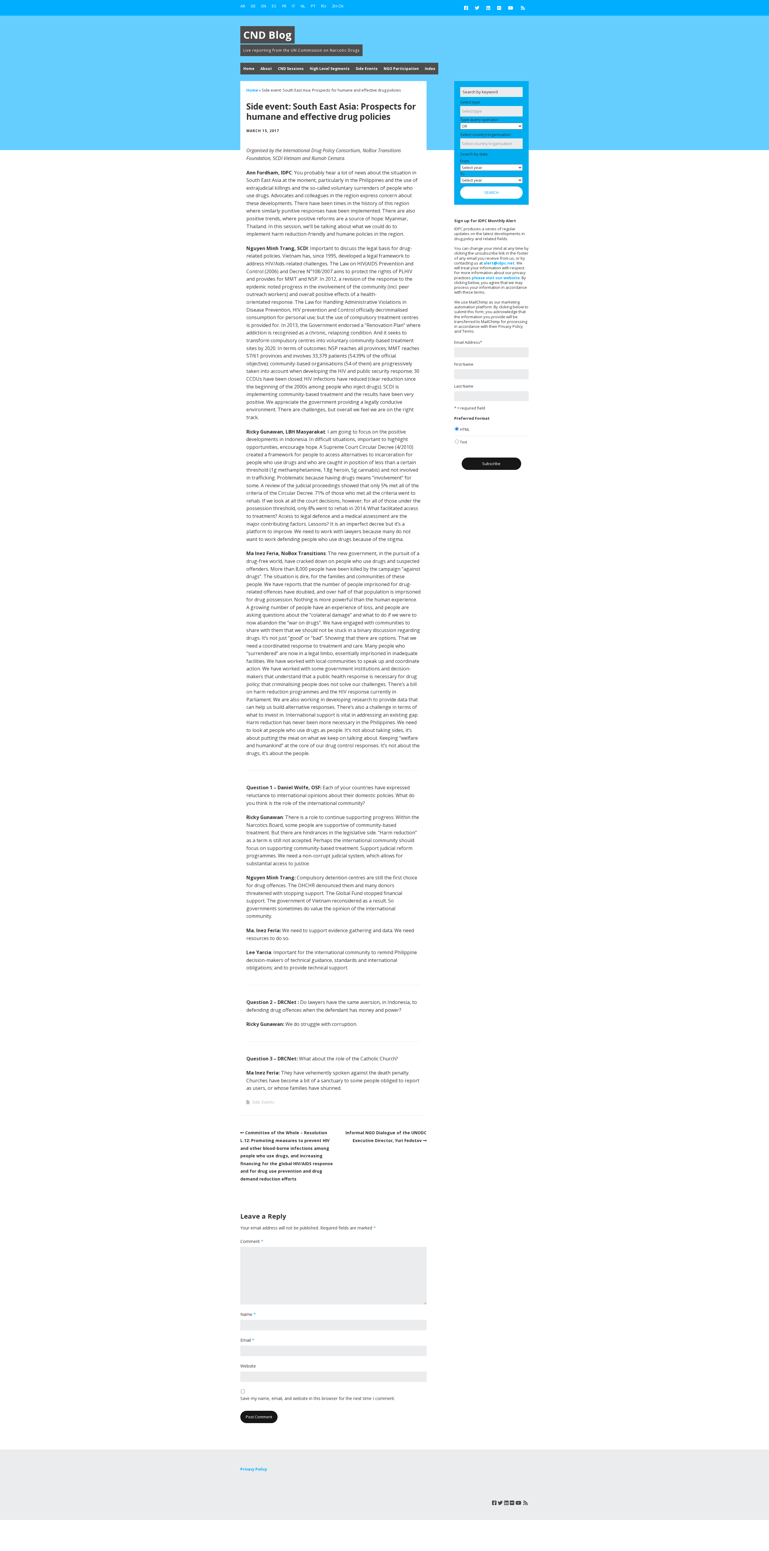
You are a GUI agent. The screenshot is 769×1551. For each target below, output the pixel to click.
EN (263, 6)
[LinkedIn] (488, 8)
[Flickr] (499, 8)
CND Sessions (291, 68)
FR (284, 6)
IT (293, 6)
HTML (465, 429)
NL (303, 6)
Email (247, 1340)
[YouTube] (510, 8)
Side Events (367, 68)
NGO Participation (401, 68)
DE (253, 6)
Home (248, 68)
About (266, 68)
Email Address (468, 342)
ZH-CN (337, 6)
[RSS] (523, 8)
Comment (251, 1241)
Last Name (463, 386)
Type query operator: (479, 119)
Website (248, 1366)
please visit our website (496, 277)
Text (463, 442)
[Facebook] (467, 8)
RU (323, 6)
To (462, 174)
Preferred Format (472, 418)
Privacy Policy (253, 1469)
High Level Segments (330, 68)
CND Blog (267, 35)
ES (274, 6)
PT (313, 6)
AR (242, 6)
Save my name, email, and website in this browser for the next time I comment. (317, 1398)
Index (430, 68)
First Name (463, 364)
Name (248, 1314)
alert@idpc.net (499, 263)
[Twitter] (477, 8)
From (464, 161)
